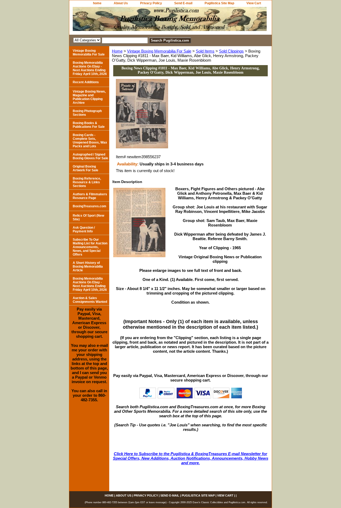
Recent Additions (86, 82)
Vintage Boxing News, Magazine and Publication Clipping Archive (89, 97)
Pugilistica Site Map (219, 3)
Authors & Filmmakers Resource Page (90, 196)
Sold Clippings (231, 51)
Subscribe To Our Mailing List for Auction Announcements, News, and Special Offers (90, 247)
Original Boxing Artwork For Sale (85, 168)
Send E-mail (183, 3)
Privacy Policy (151, 3)
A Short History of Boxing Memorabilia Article (88, 266)
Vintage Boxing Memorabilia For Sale (159, 51)
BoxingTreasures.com (89, 206)
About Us (121, 3)
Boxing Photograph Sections (87, 113)
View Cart (253, 3)
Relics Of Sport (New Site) (88, 217)
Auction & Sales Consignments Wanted (90, 300)
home (97, 3)
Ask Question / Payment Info (84, 229)
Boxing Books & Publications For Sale (89, 125)
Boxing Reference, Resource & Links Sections (87, 182)
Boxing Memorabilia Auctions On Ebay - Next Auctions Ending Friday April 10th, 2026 (90, 68)
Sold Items (205, 51)
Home (117, 51)
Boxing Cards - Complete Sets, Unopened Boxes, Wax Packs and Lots (90, 140)
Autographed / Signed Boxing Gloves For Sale (90, 156)
